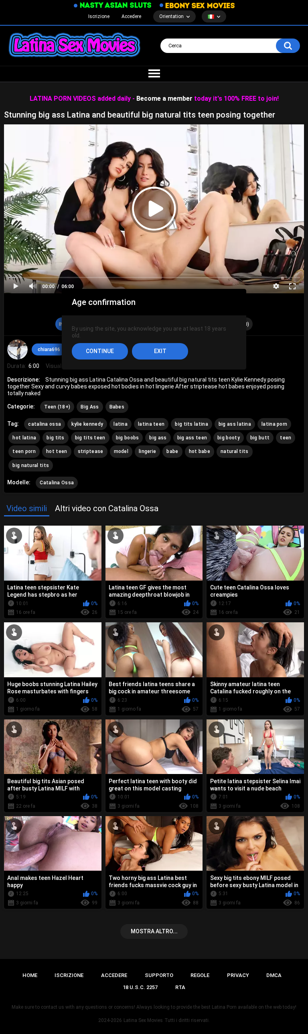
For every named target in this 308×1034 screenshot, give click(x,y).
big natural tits (30, 465)
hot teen (56, 451)
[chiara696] (17, 349)
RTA (180, 987)
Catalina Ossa (57, 483)
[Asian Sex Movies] (113, 5)
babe (172, 451)
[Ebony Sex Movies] (197, 5)
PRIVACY (238, 975)
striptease (90, 451)
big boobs (127, 438)
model (121, 451)
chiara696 (49, 349)
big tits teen (90, 438)
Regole (199, 975)
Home (29, 975)
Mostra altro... (154, 931)
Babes (117, 407)
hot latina (24, 438)
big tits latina (191, 424)
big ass (157, 438)
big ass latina (235, 424)
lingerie (147, 451)
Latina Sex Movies (143, 1020)
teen (285, 438)
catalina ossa (44, 424)
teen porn (24, 451)
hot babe (199, 451)
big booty (228, 438)
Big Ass (90, 407)
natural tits (235, 451)
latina (120, 424)
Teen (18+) (57, 407)
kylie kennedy (87, 424)
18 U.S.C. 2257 (140, 987)
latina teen (151, 424)
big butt (260, 438)
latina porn (274, 424)
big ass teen (192, 438)
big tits (55, 438)
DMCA (274, 975)
